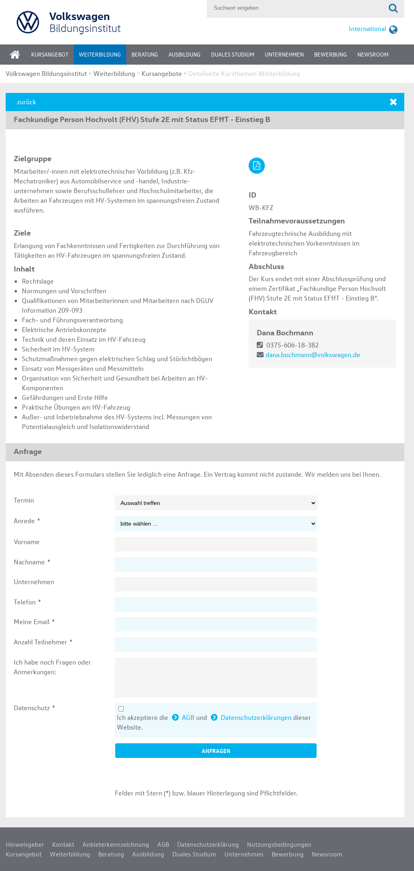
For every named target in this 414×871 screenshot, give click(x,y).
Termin (24, 500)
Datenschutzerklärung (208, 844)
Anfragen (216, 750)
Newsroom (373, 54)
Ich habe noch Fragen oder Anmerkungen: (52, 667)
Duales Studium (232, 54)
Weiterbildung (100, 54)
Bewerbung (330, 54)
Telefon (27, 601)
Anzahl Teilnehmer (43, 641)
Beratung (144, 54)
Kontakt (63, 844)
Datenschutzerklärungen (256, 717)
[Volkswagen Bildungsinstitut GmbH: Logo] (104, 22)
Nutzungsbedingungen (279, 844)
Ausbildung (185, 54)
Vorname (27, 541)
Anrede (27, 520)
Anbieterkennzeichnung (115, 844)
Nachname (32, 562)
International (367, 28)
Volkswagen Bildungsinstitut (46, 73)
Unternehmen (284, 54)
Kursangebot (49, 54)
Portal (21, 57)
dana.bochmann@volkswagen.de (313, 354)
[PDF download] (257, 166)
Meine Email (34, 621)
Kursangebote (162, 73)
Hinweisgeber (25, 844)
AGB (188, 717)
